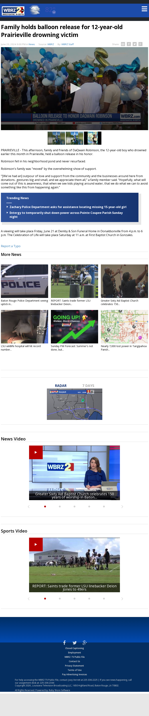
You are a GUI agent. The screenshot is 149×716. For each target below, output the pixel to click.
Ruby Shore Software (59, 690)
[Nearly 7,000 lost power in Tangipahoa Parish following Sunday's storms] (124, 326)
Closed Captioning (74, 648)
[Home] (13, 10)
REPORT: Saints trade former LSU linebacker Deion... (70, 302)
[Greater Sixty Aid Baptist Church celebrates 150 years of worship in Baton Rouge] (124, 281)
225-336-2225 (90, 679)
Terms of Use (75, 670)
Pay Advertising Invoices (74, 674)
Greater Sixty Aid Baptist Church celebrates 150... (119, 302)
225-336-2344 (47, 682)
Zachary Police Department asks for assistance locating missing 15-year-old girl (68, 207)
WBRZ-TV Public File (75, 656)
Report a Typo (11, 246)
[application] (74, 88)
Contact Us (74, 661)
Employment (74, 652)
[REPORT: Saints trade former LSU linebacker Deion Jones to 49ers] (74, 281)
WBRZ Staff (67, 44)
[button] (74, 88)
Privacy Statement (74, 665)
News (32, 44)
